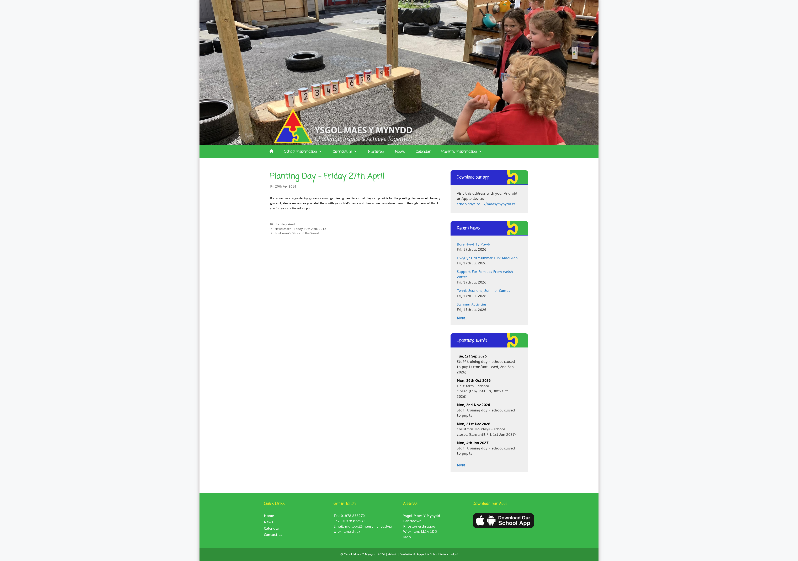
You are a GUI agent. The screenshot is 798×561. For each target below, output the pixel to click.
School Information (300, 152)
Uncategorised (285, 224)
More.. (462, 318)
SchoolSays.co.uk (442, 554)
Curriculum (342, 152)
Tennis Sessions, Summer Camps (483, 290)
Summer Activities (471, 304)
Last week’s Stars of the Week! (297, 233)
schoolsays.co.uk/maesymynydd (484, 204)
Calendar (423, 152)
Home (269, 516)
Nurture (375, 152)
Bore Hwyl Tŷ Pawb (473, 244)
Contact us (273, 535)
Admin (393, 554)
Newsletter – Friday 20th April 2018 (300, 229)
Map (407, 537)
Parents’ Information (459, 152)
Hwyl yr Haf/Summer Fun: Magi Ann (487, 258)
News (400, 152)
